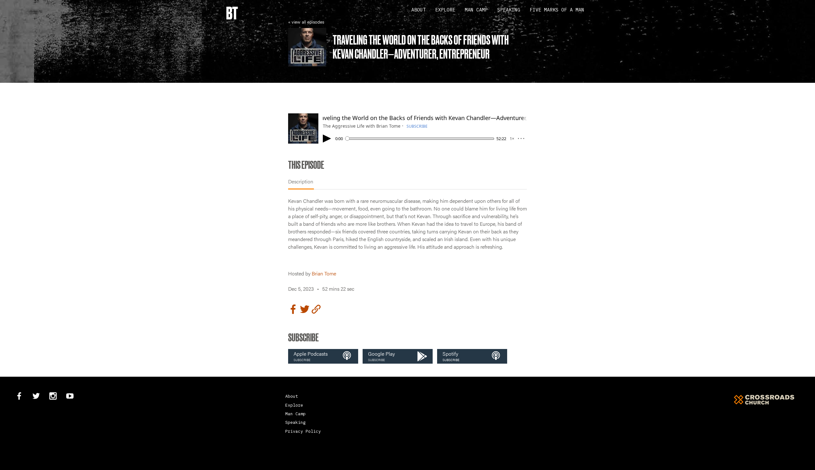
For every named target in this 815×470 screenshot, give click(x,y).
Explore (445, 10)
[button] (323, 356)
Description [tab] (300, 181)
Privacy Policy (303, 431)
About (418, 10)
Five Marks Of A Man (557, 10)
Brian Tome (324, 273)
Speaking (508, 10)
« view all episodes (306, 21)
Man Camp (476, 10)
